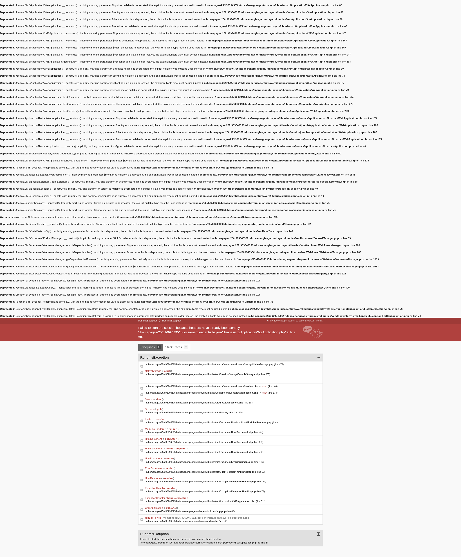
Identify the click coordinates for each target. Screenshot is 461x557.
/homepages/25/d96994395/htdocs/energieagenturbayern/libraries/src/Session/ (195, 402)
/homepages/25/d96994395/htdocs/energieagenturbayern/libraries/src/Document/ (200, 432)
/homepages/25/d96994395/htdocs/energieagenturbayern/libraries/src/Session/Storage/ (203, 374)
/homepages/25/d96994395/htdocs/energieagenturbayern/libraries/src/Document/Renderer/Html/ (209, 422)
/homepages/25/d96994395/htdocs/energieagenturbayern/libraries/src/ (190, 412)
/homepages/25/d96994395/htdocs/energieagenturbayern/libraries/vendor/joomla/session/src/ (202, 386)
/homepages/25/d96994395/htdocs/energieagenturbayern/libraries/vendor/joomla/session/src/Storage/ (210, 364)
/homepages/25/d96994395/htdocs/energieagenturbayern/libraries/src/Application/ (201, 501)
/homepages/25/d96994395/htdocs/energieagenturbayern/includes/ (186, 511)
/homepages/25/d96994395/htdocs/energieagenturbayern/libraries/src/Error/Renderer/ (201, 472)
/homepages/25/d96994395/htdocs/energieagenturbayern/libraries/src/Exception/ (201, 481)
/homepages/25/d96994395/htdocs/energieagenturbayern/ (182, 521)
